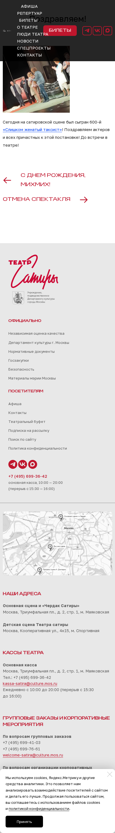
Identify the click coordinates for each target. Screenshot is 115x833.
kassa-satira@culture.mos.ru (30, 683)
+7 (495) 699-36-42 (27, 476)
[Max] (107, 30)
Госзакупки (18, 360)
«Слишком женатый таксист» (32, 129)
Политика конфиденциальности (37, 448)
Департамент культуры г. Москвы (38, 342)
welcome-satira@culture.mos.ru (33, 755)
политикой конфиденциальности (39, 808)
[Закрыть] (109, 774)
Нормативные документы (31, 351)
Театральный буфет (26, 421)
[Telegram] (87, 30)
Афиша (14, 403)
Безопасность (21, 369)
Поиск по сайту (22, 439)
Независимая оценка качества (36, 333)
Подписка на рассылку (28, 430)
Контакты (17, 412)
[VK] (97, 30)
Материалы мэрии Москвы (32, 378)
